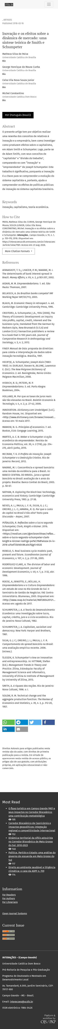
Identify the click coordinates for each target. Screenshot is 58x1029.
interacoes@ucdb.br (21, 1001)
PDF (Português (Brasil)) (18, 115)
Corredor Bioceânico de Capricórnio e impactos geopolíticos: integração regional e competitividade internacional (32, 827)
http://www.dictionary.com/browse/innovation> (31, 417)
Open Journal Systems (14, 913)
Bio (4, 61)
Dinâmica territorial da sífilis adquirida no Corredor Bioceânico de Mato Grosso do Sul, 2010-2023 (31, 841)
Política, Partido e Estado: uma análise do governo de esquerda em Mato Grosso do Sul (32, 856)
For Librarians (10, 902)
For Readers (9, 894)
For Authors (8, 898)
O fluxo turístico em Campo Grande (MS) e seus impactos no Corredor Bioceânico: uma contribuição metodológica (32, 812)
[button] (8, 722)
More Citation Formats (17, 251)
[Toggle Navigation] (49, 4)
